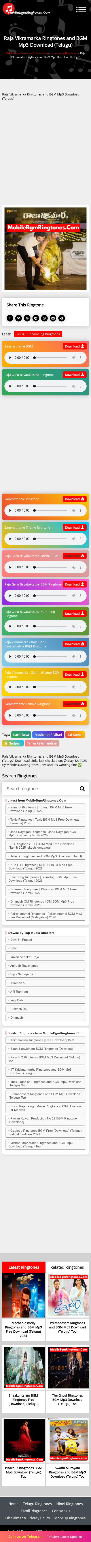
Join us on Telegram (25, 1536)
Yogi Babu (17, 1000)
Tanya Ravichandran (42, 743)
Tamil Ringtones (34, 1510)
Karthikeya (21, 734)
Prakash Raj (18, 1009)
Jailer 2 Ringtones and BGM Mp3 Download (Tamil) (46, 856)
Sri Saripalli (12, 743)
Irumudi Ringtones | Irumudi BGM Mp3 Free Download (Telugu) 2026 (40, 809)
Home (13, 1503)
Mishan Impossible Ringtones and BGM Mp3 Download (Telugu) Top (40, 1144)
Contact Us (61, 1510)
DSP (13, 948)
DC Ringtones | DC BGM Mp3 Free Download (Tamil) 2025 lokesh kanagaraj (41, 845)
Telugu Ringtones (37, 1503)
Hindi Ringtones (69, 1503)
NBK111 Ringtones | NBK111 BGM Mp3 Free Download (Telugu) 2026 (40, 866)
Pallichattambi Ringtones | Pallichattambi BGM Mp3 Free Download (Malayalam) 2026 (45, 915)
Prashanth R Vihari (48, 734)
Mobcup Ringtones (70, 1518)
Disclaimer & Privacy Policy (27, 1518)
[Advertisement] (45, 154)
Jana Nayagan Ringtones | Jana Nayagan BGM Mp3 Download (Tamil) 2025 (42, 833)
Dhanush (16, 1017)
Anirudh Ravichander (25, 965)
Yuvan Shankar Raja (24, 957)
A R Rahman (19, 991)
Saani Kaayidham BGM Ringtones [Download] (42, 1048)
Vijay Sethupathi (21, 974)
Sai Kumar (75, 734)
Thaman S (17, 983)
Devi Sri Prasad (21, 939)
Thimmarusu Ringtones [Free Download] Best (42, 1040)
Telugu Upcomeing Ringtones (38, 334)
